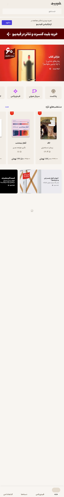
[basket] (11, 4)
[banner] (32, 34)
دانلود (8, 22)
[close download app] (61, 23)
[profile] (4, 4)
